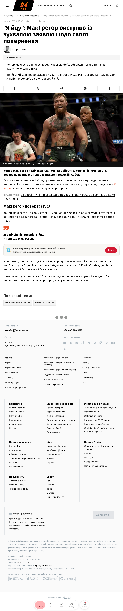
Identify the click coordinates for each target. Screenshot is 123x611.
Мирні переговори (56, 416)
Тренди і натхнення (18, 489)
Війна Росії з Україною (60, 403)
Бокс (49, 480)
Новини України (17, 412)
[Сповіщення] (117, 6)
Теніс (49, 489)
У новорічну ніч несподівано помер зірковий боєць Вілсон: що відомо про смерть (59, 196)
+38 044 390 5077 (73, 330)
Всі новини (15, 403)
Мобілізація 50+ (92, 412)
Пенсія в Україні (17, 466)
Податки (13, 462)
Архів (84, 373)
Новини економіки (20, 442)
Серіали (51, 462)
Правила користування (15, 388)
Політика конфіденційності (56, 358)
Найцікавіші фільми (57, 446)
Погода (12, 428)
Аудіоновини (15, 424)
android (16, 578)
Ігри (84, 383)
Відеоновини (15, 420)
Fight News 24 (9, 16)
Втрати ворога (54, 432)
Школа (87, 453)
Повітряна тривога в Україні (61, 420)
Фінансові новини (18, 454)
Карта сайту (87, 378)
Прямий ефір (15, 416)
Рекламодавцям (11, 383)
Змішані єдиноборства (50, 5)
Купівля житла (16, 485)
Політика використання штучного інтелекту (59, 364)
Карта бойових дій (56, 412)
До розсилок (103, 515)
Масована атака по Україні (60, 424)
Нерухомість (16, 476)
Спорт (50, 476)
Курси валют (15, 450)
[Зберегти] (108, 88)
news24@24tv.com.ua (16, 330)
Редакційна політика (14, 368)
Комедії (50, 458)
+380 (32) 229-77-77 (25, 562)
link (65, 343)
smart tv (50, 578)
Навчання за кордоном (95, 466)
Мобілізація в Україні (97, 403)
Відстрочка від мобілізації (97, 424)
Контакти (86, 358)
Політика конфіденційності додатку (60, 370)
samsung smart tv (67, 578)
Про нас (8, 358)
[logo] (23, 6)
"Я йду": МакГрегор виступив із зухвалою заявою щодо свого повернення (76, 16)
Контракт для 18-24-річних (97, 420)
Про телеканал (11, 373)
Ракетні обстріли (55, 407)
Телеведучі (9, 378)
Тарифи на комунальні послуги (24, 458)
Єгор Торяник (20, 49)
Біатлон (50, 493)
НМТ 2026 (88, 457)
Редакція (8, 363)
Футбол (50, 485)
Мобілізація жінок (93, 416)
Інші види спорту (55, 497)
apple (33, 578)
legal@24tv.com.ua (43, 565)
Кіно (49, 442)
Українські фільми (56, 450)
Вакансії (86, 363)
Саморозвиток (91, 462)
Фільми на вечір (55, 454)
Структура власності (91, 368)
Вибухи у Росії (54, 428)
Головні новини (17, 407)
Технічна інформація (53, 385)
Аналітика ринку (17, 480)
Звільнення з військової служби (100, 407)
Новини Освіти (92, 442)
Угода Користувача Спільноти (57, 375)
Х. (69, 188)
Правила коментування (54, 380)
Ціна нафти (15, 446)
